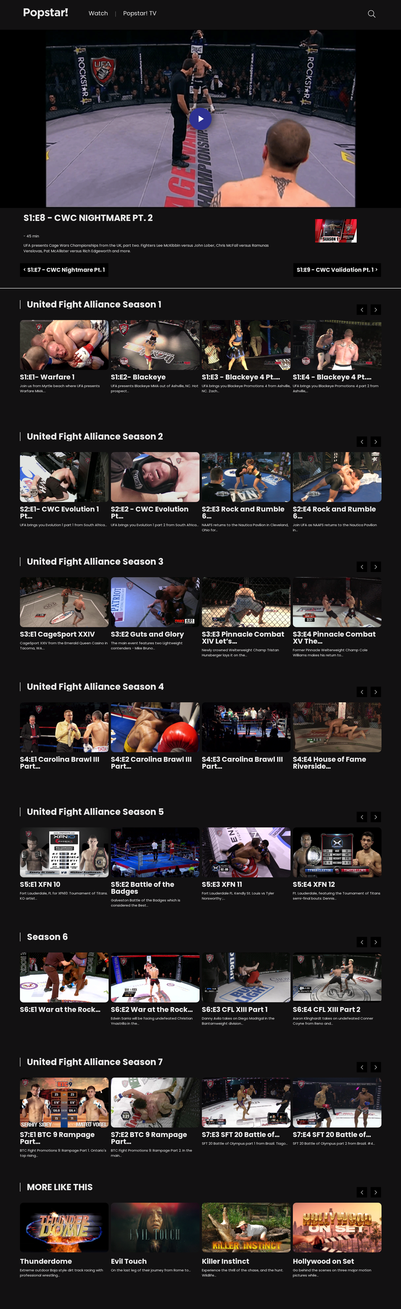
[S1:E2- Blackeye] (155, 345)
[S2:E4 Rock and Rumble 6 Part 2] (337, 477)
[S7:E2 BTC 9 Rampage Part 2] (155, 1103)
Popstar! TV (139, 13)
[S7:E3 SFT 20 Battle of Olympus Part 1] (246, 1103)
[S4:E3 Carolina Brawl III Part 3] (246, 727)
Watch (98, 13)
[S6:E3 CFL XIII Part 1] (246, 977)
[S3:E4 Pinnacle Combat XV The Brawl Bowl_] (337, 602)
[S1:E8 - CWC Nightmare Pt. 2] (56, 13)
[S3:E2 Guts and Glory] (155, 602)
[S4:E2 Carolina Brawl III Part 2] (155, 727)
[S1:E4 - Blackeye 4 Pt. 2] (337, 345)
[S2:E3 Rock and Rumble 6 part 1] (246, 477)
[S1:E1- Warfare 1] (64, 345)
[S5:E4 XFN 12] (337, 852)
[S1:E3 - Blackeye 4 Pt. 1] (246, 345)
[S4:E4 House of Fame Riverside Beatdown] (337, 727)
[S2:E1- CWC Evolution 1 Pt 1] (64, 477)
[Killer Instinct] (246, 1228)
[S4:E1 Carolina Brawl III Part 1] (64, 727)
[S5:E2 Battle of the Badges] (155, 852)
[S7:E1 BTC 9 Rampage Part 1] (64, 1103)
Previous (362, 310)
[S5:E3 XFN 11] (246, 852)
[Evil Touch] (155, 1228)
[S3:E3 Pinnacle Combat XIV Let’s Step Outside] (246, 602)
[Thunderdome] (64, 1228)
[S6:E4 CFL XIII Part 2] (337, 977)
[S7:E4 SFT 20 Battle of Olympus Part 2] (337, 1103)
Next (376, 310)
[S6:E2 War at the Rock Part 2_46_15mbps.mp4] (155, 977)
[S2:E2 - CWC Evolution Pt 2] (155, 477)
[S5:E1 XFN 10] (64, 852)
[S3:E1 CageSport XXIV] (64, 602)
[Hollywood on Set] (337, 1228)
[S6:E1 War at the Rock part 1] (64, 977)
